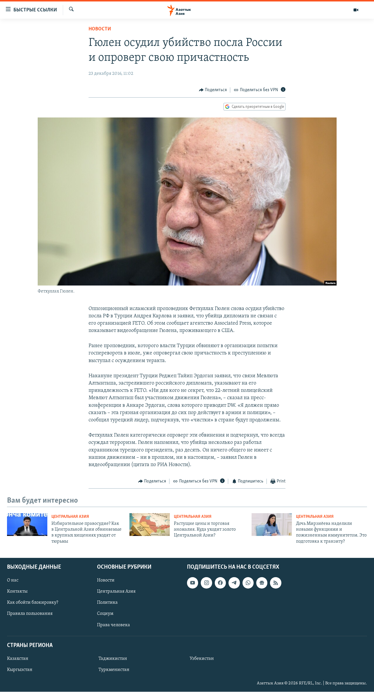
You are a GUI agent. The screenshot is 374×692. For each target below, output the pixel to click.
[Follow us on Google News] (261, 583)
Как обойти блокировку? (32, 603)
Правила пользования (30, 614)
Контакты (17, 591)
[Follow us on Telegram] (234, 583)
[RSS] (275, 583)
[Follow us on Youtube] (192, 583)
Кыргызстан (19, 669)
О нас (12, 580)
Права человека (113, 625)
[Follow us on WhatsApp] (248, 583)
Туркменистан (113, 669)
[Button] (213, 90)
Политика (107, 603)
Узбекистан (202, 658)
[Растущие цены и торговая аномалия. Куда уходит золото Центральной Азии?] (149, 524)
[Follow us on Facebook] (220, 583)
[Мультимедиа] (356, 10)
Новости (100, 29)
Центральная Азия (70, 517)
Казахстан (17, 658)
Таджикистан (112, 658)
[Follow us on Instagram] (206, 583)
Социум (105, 614)
